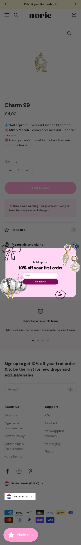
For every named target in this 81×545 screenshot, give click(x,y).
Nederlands (21, 496)
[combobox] (20, 496)
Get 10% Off (40, 282)
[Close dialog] (76, 246)
